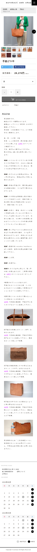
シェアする (20, 67)
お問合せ (5, 473)
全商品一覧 (13, 9)
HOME (5, 9)
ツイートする (7, 67)
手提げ (22, 9)
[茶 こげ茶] (18, 81)
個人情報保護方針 (7, 471)
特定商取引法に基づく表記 (10, 469)
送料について (21, 471)
